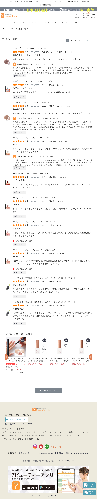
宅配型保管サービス (49, 5)
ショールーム (46, 1)
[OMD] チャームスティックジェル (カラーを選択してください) (15, 361)
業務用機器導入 (73, 1)
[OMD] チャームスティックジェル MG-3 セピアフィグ (34, 198)
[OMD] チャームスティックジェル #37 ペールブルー (33, 81)
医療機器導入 (86, 1)
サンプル (84, 432)
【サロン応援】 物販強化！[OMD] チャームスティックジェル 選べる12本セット (44, 278)
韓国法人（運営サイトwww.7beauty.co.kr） (36, 453)
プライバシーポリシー (65, 461)
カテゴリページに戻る (48, 391)
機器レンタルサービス (11, 435)
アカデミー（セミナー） (14, 1)
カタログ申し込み (72, 435)
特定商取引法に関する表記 (43, 461)
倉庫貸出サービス (32, 439)
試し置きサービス (32, 1)
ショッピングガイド (33, 432)
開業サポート (59, 1)
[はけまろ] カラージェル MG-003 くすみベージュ (32, 48)
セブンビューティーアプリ (12, 439)
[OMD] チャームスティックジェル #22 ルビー (31, 173)
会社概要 (26, 461)
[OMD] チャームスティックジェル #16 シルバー (31, 138)
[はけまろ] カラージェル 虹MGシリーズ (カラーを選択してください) (81, 361)
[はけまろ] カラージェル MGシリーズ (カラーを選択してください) (59, 361)
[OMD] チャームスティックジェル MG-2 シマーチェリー (35, 222)
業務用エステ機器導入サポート (34, 435)
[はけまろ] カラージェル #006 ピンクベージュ (31, 102)
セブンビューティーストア (12, 432)
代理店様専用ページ (55, 435)
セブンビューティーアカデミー (54, 432)
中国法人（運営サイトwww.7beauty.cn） (73, 453)
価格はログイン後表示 (36, 364)
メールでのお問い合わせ (17, 419)
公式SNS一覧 (56, 447)
